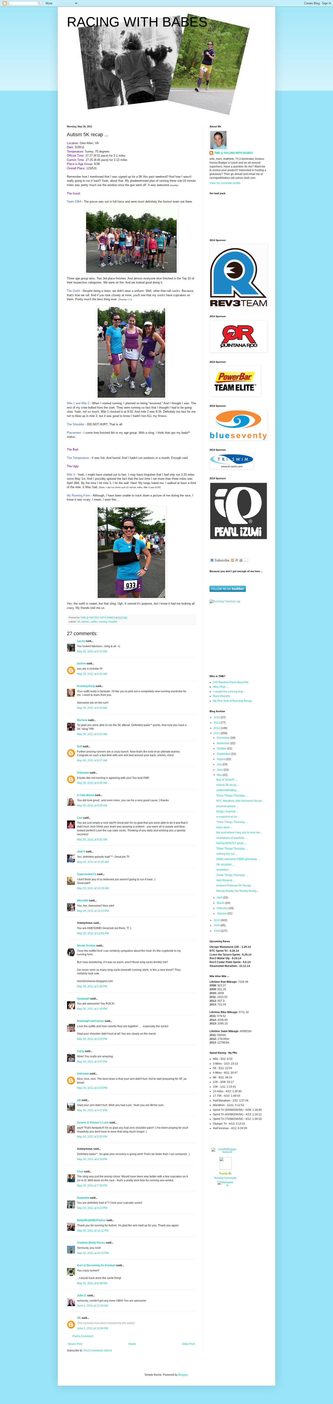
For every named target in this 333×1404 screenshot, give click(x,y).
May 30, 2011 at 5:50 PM (92, 1136)
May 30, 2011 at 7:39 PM (92, 1185)
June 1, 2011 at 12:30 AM (92, 1305)
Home (132, 1344)
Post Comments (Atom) (98, 1350)
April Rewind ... (225, 880)
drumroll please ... (227, 806)
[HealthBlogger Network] (225, 1152)
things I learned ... (227, 811)
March (221, 903)
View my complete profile (225, 183)
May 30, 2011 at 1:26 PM (92, 986)
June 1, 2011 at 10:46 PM (92, 1328)
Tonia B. (225, 1173)
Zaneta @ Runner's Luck (93, 1122)
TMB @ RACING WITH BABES (233, 153)
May (220, 775)
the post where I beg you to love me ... (239, 832)
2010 (217, 920)
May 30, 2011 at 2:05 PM (92, 1039)
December (223, 737)
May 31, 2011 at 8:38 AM (92, 1283)
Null (79, 746)
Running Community (225, 1177)
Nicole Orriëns (86, 945)
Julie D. (82, 1295)
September (224, 753)
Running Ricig (86, 686)
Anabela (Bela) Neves (91, 1242)
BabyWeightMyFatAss (91, 1220)
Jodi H (81, 851)
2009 (217, 925)
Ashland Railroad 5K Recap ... (234, 885)
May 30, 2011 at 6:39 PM (92, 1159)
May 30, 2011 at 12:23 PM (93, 911)
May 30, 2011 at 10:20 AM (93, 862)
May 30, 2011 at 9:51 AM (92, 839)
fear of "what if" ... (226, 779)
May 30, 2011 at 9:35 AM (92, 782)
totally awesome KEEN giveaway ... (238, 859)
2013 (217, 722)
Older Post (188, 1344)
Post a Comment (82, 1336)
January (222, 913)
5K (78, 621)
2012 (217, 728)
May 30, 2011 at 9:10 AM (92, 651)
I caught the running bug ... (229, 691)
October (222, 748)
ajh (79, 1100)
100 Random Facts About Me (231, 682)
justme (81, 663)
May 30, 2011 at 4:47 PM (92, 1110)
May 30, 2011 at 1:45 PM (92, 1008)
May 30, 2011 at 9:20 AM (92, 673)
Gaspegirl (83, 998)
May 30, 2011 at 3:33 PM (92, 1087)
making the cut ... (226, 853)
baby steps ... (224, 827)
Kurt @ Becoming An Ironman (96, 1265)
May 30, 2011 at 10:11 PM (93, 1230)
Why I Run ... (220, 686)
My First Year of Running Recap (232, 700)
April (220, 897)
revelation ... (223, 869)
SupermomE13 (86, 874)
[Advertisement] (238, 638)
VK (128, 299)
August (221, 759)
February (223, 908)
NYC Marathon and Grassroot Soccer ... (240, 800)
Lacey (81, 641)
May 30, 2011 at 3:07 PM (92, 1061)
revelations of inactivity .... (232, 838)
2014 (217, 717)
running (103, 621)
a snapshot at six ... (228, 816)
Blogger (183, 1374)
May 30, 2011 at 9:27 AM (92, 760)
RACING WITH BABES (137, 21)
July (219, 764)
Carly (80, 1051)
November (223, 743)
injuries (85, 621)
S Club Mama (85, 795)
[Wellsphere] (225, 1185)
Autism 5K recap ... (227, 785)
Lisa (79, 817)
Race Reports (221, 696)
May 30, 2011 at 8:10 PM (92, 1208)
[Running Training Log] (225, 601)
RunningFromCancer (90, 1021)
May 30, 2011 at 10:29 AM (93, 888)
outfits (94, 621)
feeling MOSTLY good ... (231, 843)
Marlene (82, 720)
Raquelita (83, 1197)
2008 (217, 930)
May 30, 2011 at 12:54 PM (93, 933)
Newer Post (75, 1344)
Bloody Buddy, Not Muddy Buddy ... (237, 891)
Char (80, 1171)
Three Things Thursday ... (232, 795)
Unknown (83, 772)
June (220, 769)
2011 (217, 733)
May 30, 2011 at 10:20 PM (93, 1253)
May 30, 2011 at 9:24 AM (92, 734)
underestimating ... (227, 790)
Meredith (82, 900)
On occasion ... (225, 864)
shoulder (113, 621)
